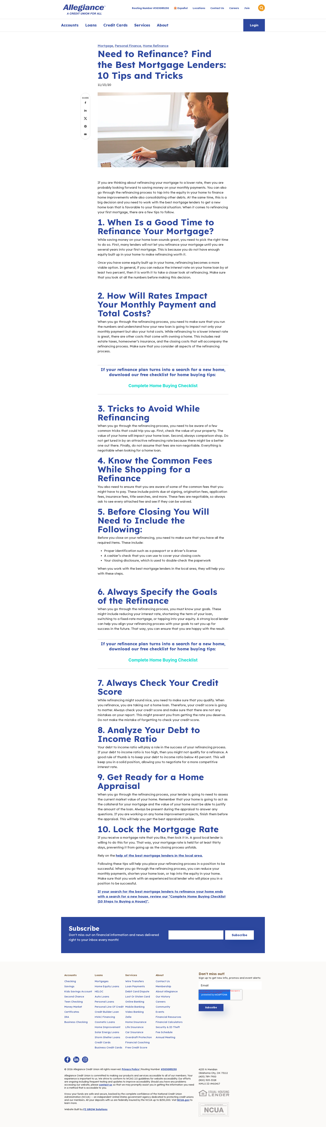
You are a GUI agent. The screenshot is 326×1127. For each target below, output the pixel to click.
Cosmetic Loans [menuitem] (105, 1022)
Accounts (69, 25)
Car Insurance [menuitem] (134, 1032)
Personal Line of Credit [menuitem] (109, 1006)
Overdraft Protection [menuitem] (138, 1037)
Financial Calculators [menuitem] (169, 1022)
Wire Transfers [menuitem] (134, 981)
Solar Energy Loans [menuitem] (107, 1032)
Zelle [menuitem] (128, 1016)
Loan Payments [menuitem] (135, 986)
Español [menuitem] (182, 8)
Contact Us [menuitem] (217, 8)
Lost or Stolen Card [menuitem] (137, 996)
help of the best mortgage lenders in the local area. (159, 855)
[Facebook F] (67, 1060)
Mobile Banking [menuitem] (134, 1006)
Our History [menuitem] (163, 996)
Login (254, 25)
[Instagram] (85, 1060)
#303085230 (169, 1069)
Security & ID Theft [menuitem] (168, 1027)
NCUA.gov (183, 1100)
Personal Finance (128, 46)
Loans (91, 25)
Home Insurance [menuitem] (135, 1022)
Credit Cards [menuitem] (103, 1042)
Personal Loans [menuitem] (104, 1001)
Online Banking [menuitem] (134, 1001)
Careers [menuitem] (234, 8)
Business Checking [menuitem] (76, 1022)
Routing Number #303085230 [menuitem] (150, 8)
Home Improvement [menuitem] (107, 1027)
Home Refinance (155, 46)
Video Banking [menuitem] (134, 1011)
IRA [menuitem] (66, 1016)
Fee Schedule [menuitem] (164, 1032)
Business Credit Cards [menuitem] (108, 1047)
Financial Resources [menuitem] (168, 1016)
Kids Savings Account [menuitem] (78, 991)
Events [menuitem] (160, 1011)
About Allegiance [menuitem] (167, 991)
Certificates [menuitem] (71, 1011)
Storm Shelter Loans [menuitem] (107, 1037)
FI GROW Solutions (95, 1109)
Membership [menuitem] (163, 986)
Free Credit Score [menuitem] (136, 1047)
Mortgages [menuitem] (101, 981)
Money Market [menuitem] (73, 1006)
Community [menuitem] (163, 1006)
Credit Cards (115, 25)
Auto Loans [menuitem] (102, 996)
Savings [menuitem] (69, 986)
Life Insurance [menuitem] (134, 1027)
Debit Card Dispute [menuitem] (137, 991)
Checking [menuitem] (70, 981)
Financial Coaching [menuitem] (137, 1042)
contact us (105, 1084)
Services (142, 25)
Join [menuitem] (247, 8)
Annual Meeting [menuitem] (165, 1037)
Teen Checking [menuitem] (73, 1001)
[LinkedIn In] (76, 1060)
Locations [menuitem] (199, 8)
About (162, 25)
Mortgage (105, 46)
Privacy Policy (130, 1069)
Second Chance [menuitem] (74, 996)
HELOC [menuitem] (99, 991)
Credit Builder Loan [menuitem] (107, 1011)
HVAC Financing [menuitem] (105, 1016)
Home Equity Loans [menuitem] (107, 986)
